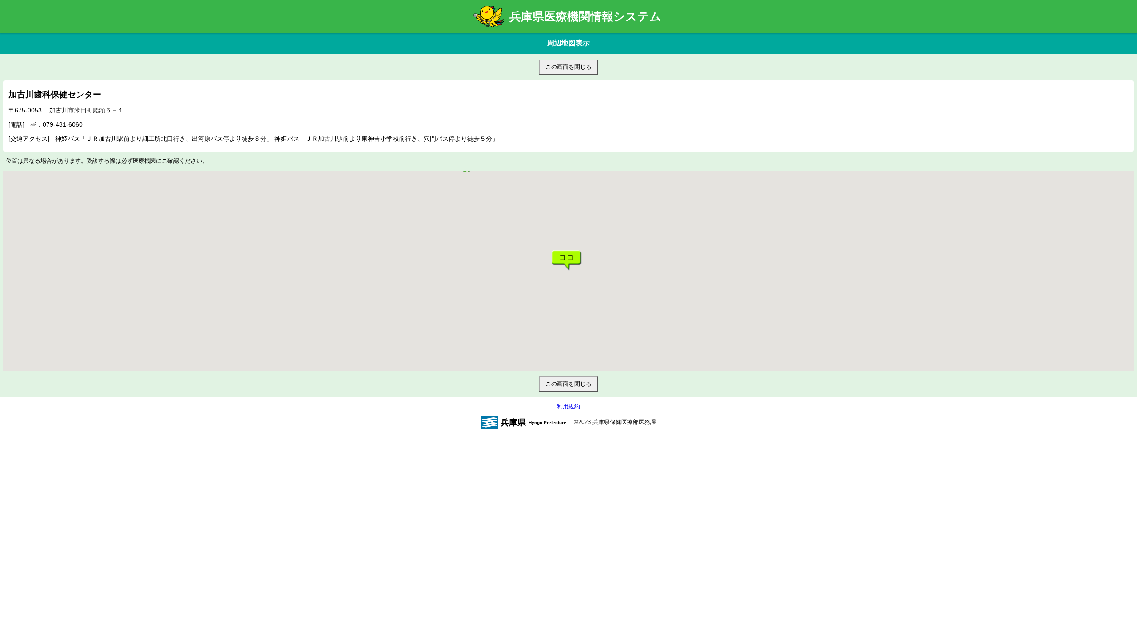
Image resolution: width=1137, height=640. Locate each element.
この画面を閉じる (568, 67)
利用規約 (568, 406)
